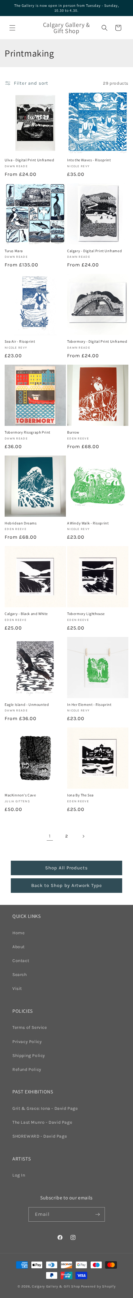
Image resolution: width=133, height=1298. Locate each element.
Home (18, 932)
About (18, 946)
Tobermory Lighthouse (86, 613)
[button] (12, 28)
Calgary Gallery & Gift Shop (56, 1286)
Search (19, 974)
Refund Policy (26, 1069)
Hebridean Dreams (21, 523)
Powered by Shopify (98, 1286)
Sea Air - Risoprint (20, 341)
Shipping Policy (28, 1055)
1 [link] (50, 836)
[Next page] (83, 836)
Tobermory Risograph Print (27, 432)
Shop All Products (66, 868)
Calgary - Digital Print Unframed (94, 250)
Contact (20, 960)
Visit (17, 988)
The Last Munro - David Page (42, 1122)
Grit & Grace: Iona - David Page (45, 1108)
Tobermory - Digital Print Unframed (97, 341)
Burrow (73, 432)
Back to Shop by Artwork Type (66, 885)
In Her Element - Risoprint (89, 704)
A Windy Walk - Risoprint (88, 523)
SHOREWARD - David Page (39, 1136)
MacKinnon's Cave (20, 795)
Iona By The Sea (80, 795)
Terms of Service (29, 1027)
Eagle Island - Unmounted (27, 704)
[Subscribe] (98, 1214)
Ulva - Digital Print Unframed (29, 160)
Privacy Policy (27, 1041)
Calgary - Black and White (26, 613)
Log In (18, 1175)
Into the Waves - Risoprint (89, 160)
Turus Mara (14, 250)
